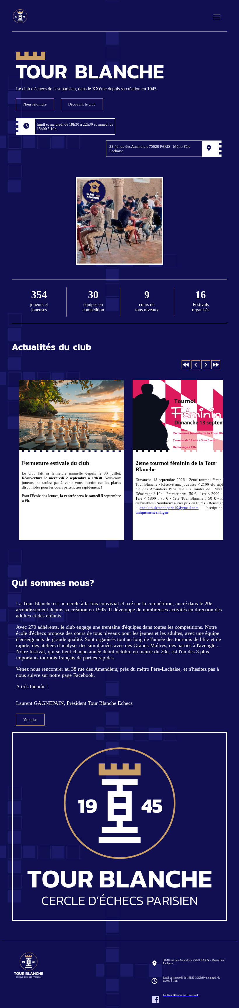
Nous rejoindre (35, 104)
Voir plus (30, 719)
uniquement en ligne (152, 512)
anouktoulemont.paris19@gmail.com (169, 507)
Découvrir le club (82, 104)
